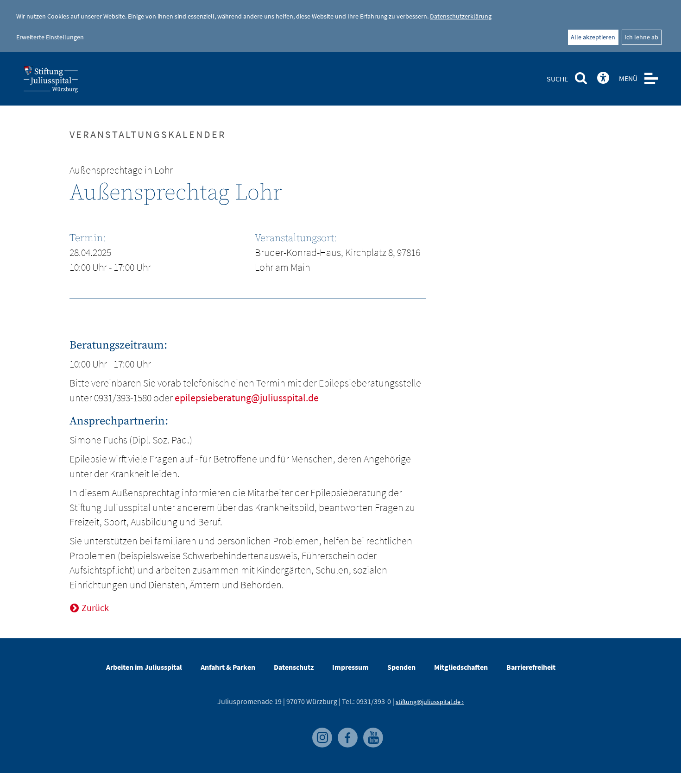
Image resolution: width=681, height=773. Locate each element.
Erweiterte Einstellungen (50, 37)
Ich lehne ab (641, 37)
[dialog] (340, 26)
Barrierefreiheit (530, 667)
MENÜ (628, 78)
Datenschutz (294, 667)
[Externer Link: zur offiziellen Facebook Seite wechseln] (346, 732)
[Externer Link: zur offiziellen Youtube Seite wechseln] (370, 732)
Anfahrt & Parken (228, 667)
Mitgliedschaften (461, 667)
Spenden (401, 667)
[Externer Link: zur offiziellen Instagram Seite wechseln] (320, 732)
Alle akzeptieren (593, 37)
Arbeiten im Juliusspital (144, 667)
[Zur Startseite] (65, 82)
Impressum (350, 667)
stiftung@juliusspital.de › (430, 702)
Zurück (95, 607)
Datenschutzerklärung (461, 16)
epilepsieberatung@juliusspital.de (246, 397)
